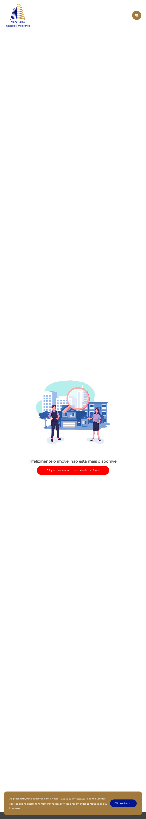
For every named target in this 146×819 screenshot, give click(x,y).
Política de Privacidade (73, 798)
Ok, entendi (123, 803)
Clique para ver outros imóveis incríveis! (73, 470)
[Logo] (66, 15)
